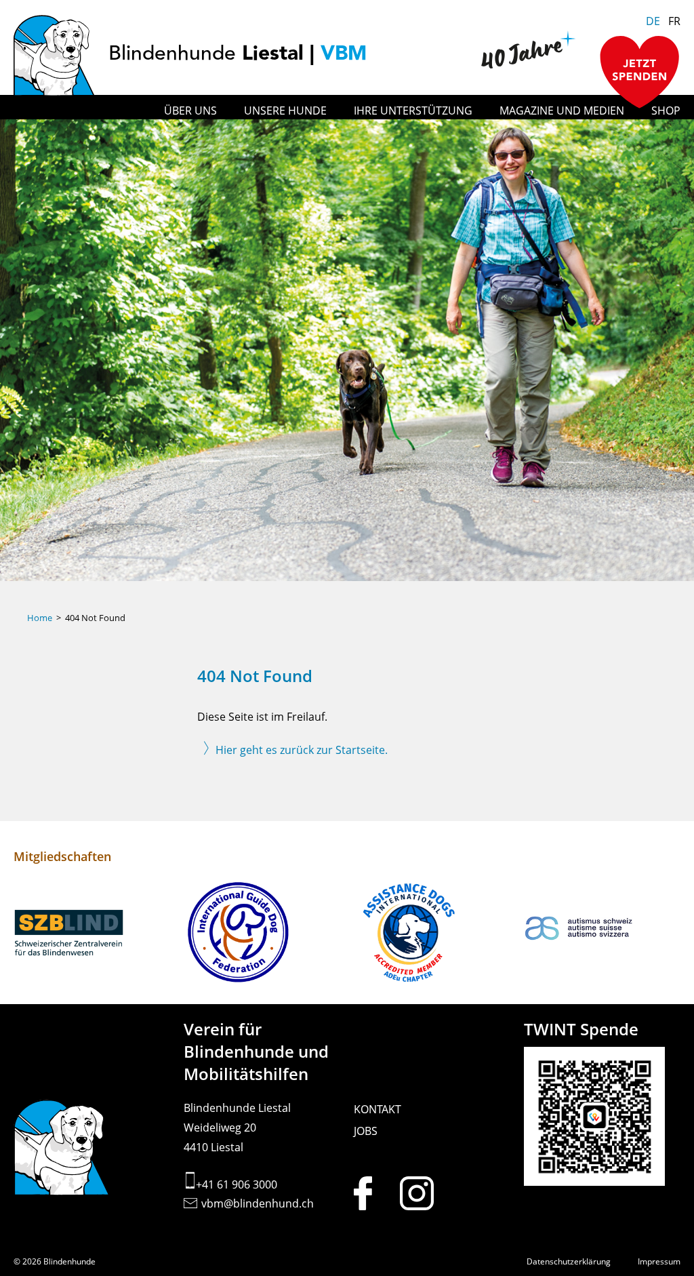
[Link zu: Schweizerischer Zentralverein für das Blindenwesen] (92, 934)
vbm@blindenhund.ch (257, 1203)
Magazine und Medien (561, 110)
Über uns (190, 110)
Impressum (659, 1261)
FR (674, 21)
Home (39, 618)
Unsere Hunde (285, 110)
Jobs (365, 1130)
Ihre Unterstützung (413, 110)
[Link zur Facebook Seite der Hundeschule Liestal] (375, 1193)
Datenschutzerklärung (569, 1261)
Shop (665, 110)
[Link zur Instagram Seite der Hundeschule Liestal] (421, 1193)
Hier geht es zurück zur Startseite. (302, 749)
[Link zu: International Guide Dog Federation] (262, 934)
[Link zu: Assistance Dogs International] (432, 934)
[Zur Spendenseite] (639, 73)
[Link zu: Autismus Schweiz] (602, 934)
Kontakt (377, 1109)
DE (653, 21)
